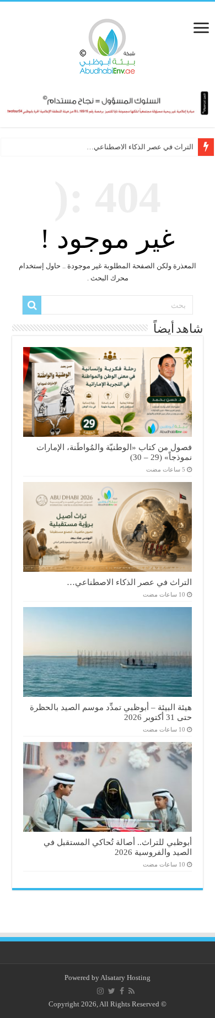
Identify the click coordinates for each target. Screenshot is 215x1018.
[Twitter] (111, 991)
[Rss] (131, 991)
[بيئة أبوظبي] (107, 43)
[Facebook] (122, 991)
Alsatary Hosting (125, 977)
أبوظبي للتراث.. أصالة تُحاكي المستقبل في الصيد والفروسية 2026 (118, 847)
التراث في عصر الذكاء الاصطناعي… (140, 147)
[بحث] (32, 305)
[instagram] (100, 991)
